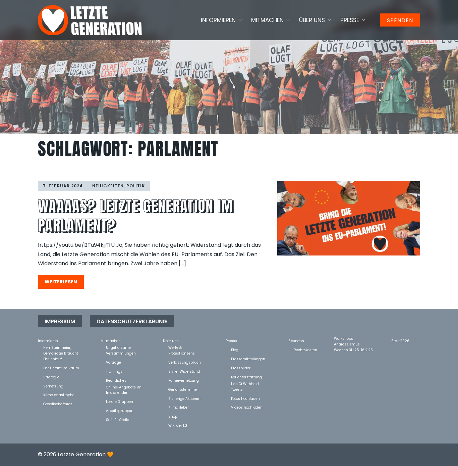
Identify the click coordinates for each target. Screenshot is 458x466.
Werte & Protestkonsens (181, 347)
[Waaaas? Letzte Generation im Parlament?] (348, 218)
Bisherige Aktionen (184, 398)
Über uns (312, 20)
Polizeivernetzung (183, 380)
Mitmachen (267, 20)
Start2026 (400, 340)
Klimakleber (178, 407)
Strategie (51, 377)
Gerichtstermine (182, 389)
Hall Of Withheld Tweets (245, 383)
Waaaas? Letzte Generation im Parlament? (135, 215)
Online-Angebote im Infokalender (123, 387)
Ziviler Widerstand (184, 371)
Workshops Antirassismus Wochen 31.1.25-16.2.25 (353, 338)
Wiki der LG (177, 425)
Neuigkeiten (108, 186)
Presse (349, 20)
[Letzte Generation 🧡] (90, 20)
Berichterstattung (246, 377)
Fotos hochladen (245, 398)
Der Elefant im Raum (61, 368)
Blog (234, 349)
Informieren (218, 20)
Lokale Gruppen (119, 401)
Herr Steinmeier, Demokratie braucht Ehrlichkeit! (60, 347)
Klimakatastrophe (58, 394)
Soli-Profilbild (117, 419)
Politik (135, 186)
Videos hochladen (247, 407)
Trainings (114, 371)
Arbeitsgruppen (119, 410)
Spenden (400, 20)
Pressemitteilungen (248, 359)
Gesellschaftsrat (57, 404)
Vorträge (113, 362)
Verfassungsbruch (184, 362)
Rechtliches (116, 380)
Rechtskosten (305, 349)
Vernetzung (53, 386)
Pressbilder (240, 368)
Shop (172, 416)
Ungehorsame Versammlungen (121, 347)
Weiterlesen (61, 281)
